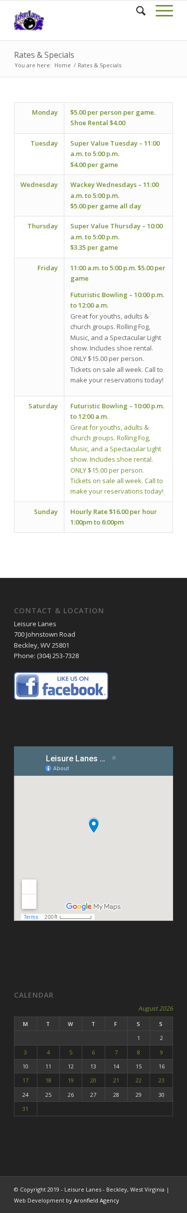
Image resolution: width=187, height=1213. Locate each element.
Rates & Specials (44, 54)
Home (62, 65)
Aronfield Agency (96, 1200)
